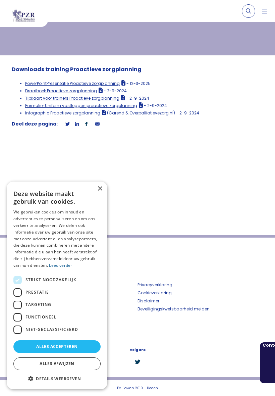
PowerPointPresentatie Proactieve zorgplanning (72, 83)
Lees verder (60, 265)
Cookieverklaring (155, 293)
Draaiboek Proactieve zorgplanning (61, 91)
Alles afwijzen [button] (57, 363)
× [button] (99, 188)
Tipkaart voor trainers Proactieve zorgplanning (72, 98)
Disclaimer (148, 301)
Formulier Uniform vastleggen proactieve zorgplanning (81, 105)
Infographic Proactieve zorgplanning (62, 113)
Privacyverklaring (155, 285)
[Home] (26, 16)
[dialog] (57, 285)
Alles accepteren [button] (56, 346)
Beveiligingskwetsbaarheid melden (174, 309)
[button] (57, 379)
